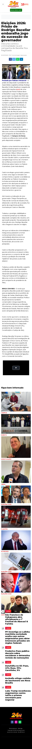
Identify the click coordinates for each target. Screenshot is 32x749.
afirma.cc (22, 732)
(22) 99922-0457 (16, 10)
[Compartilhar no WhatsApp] (17, 59)
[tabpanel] (16, 448)
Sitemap (20, 728)
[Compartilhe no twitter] (14, 59)
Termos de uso (13, 728)
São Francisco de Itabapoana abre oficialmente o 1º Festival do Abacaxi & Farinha (16, 619)
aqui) (18, 89)
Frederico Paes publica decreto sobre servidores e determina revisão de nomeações (17, 654)
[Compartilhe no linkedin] (21, 59)
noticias (8, 611)
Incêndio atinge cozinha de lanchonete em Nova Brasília (18, 680)
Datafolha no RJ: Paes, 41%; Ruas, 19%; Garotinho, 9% (17, 668)
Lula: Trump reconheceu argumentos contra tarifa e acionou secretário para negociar (18, 695)
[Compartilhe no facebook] (10, 59)
